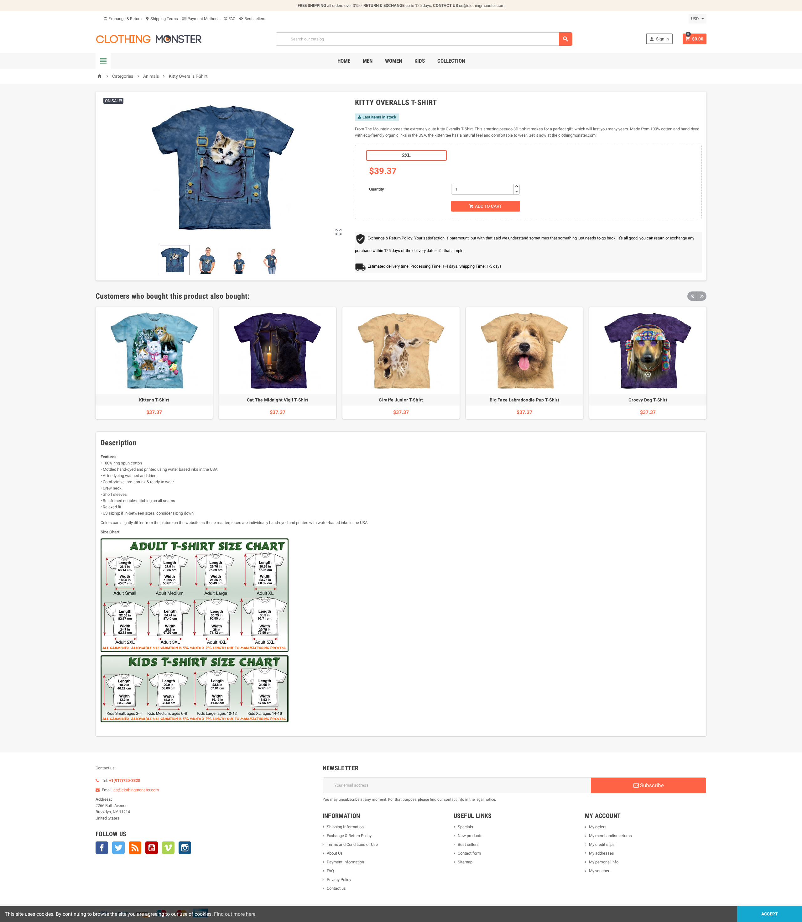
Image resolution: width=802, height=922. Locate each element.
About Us (335, 853)
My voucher (599, 870)
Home (343, 61)
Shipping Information (345, 827)
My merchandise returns (610, 835)
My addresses (601, 853)
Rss (135, 847)
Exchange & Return (122, 18)
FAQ (229, 18)
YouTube (151, 847)
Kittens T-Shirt (154, 399)
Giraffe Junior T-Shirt (401, 399)
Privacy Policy (339, 879)
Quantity (376, 189)
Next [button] (701, 296)
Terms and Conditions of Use (352, 844)
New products (470, 835)
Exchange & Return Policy (349, 835)
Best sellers (254, 18)
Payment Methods (203, 18)
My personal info (603, 862)
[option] (154, 363)
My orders (598, 827)
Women (393, 61)
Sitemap (465, 862)
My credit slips (602, 844)
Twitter (118, 847)
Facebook (102, 847)
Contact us (336, 888)
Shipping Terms (161, 18)
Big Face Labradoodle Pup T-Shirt (524, 399)
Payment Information (345, 862)
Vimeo (168, 847)
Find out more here (234, 914)
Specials (465, 827)
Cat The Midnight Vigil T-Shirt (277, 399)
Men (367, 61)
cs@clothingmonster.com (481, 5)
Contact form (469, 853)
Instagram (185, 847)
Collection (451, 61)
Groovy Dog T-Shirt (647, 399)
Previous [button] (692, 296)
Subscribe (651, 785)
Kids (419, 61)
